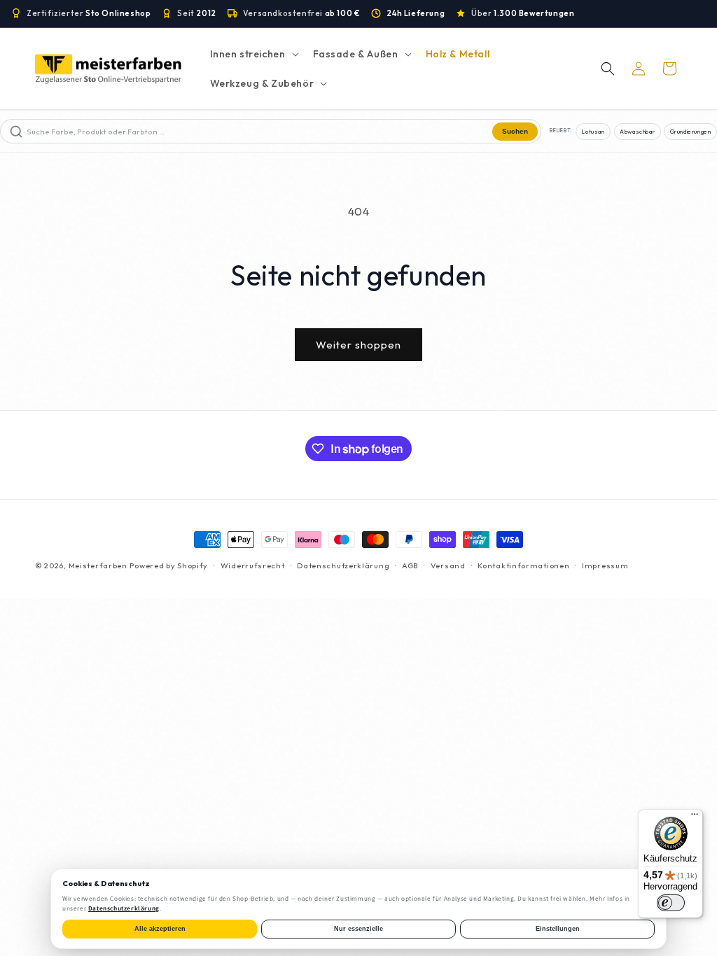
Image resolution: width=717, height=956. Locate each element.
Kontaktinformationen (523, 565)
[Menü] (694, 817)
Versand (448, 565)
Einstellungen (558, 928)
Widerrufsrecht (253, 565)
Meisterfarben (98, 565)
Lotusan (592, 131)
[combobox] (258, 131)
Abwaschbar (637, 131)
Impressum (605, 565)
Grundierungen (690, 131)
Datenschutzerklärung (343, 565)
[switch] (671, 902)
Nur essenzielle (358, 928)
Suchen (515, 131)
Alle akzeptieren (160, 928)
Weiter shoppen (358, 344)
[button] (253, 54)
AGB (410, 565)
